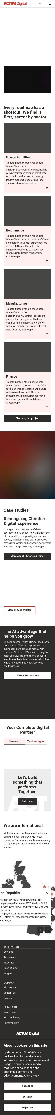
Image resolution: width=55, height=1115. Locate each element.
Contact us (10, 992)
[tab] (14, 741)
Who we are (10, 987)
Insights (8, 973)
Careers (8, 998)
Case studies (11, 968)
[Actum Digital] (15, 4)
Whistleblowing (12, 1017)
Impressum (10, 1012)
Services (8, 951)
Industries (9, 962)
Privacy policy (11, 1023)
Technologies (11, 957)
